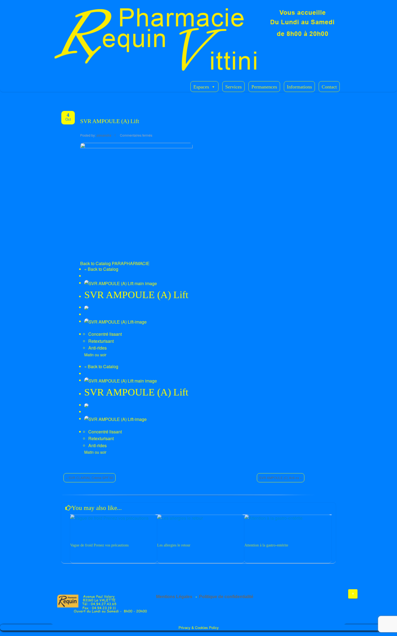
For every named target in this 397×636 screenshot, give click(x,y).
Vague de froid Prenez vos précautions (99, 545)
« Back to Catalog (101, 269)
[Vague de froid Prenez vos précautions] (113, 518)
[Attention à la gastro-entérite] (287, 518)
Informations (299, 87)
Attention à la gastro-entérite (266, 545)
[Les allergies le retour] (200, 518)
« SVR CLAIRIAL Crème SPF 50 (89, 477)
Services (233, 87)
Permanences (264, 87)
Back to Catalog (95, 263)
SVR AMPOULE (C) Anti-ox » (280, 477)
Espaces (201, 87)
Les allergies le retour (173, 545)
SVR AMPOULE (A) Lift (109, 121)
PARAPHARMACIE (131, 263)
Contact (329, 87)
